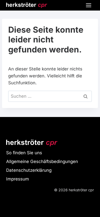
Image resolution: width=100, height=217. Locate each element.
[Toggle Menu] (88, 5)
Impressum (17, 179)
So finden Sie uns (24, 152)
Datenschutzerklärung (29, 170)
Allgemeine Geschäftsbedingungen (42, 161)
